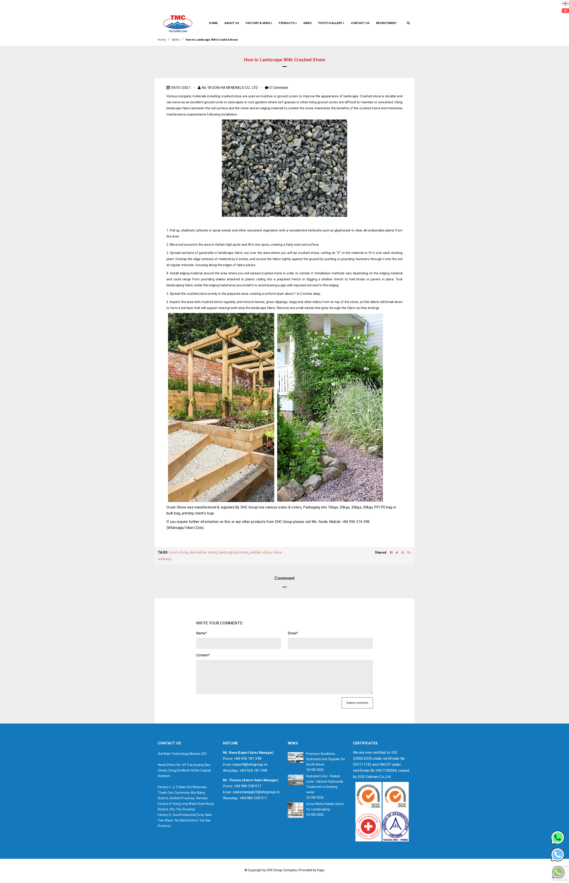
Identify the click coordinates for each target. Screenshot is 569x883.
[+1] (409, 552)
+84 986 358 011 (247, 786)
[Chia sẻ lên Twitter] (397, 552)
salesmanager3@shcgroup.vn (256, 792)
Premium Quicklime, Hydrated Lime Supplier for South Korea (325, 759)
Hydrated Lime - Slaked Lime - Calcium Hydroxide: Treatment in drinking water (325, 784)
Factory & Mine (258, 23)
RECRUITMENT (386, 23)
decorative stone (203, 552)
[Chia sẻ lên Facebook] (391, 552)
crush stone (178, 552)
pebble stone (260, 552)
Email (293, 633)
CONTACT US (360, 23)
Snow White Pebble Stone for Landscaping (325, 806)
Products (287, 23)
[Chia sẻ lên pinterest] (403, 552)
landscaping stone (233, 552)
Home (213, 23)
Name (201, 633)
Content (203, 655)
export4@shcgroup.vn (249, 764)
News (307, 23)
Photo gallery (330, 23)
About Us (231, 23)
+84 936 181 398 (247, 758)
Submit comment (357, 702)
